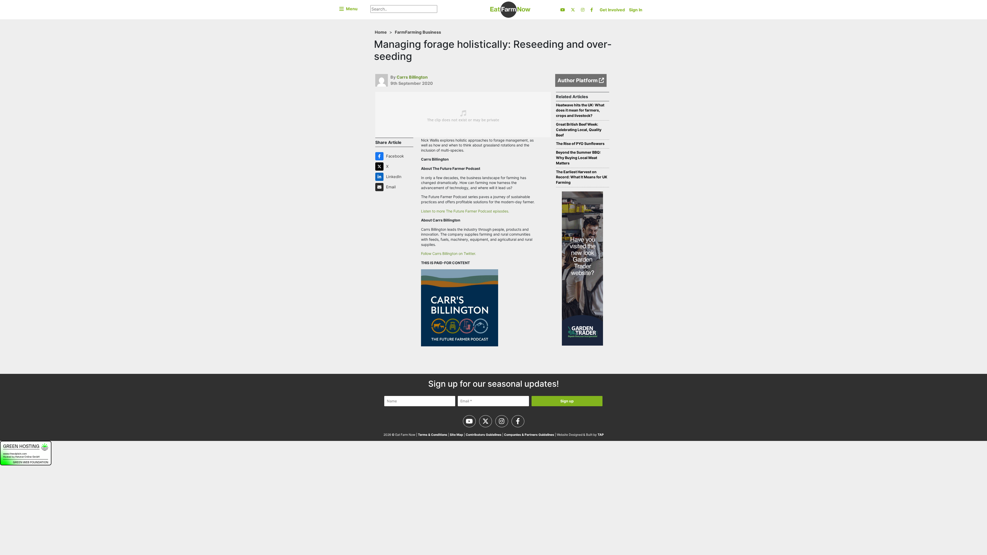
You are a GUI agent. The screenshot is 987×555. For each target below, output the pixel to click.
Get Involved (612, 9)
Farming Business (423, 32)
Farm (400, 32)
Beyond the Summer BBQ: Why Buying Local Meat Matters (578, 157)
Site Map (456, 435)
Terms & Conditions (432, 435)
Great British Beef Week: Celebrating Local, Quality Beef (578, 129)
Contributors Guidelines (483, 435)
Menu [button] (351, 8)
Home (381, 32)
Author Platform (578, 80)
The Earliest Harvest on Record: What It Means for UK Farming (581, 177)
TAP (601, 435)
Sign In (635, 9)
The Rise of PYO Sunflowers (580, 143)
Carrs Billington (412, 77)
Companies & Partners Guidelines (529, 435)
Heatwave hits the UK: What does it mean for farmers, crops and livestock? (580, 110)
